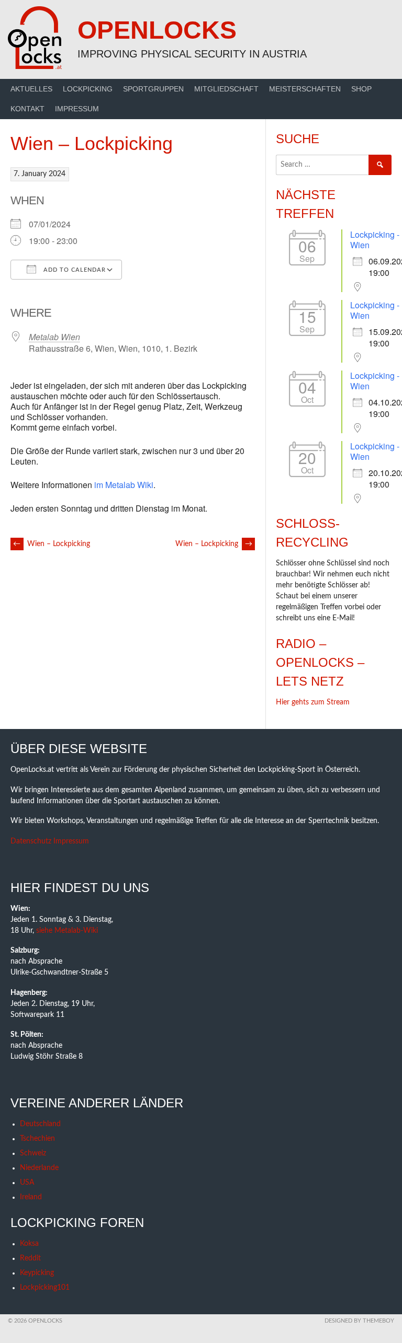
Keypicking (37, 1273)
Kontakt (27, 109)
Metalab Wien (54, 337)
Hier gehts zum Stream (313, 702)
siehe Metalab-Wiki (67, 930)
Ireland (31, 1197)
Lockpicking (88, 89)
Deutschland (40, 1124)
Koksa (29, 1243)
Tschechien (37, 1138)
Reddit (30, 1258)
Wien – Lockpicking (51, 544)
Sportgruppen (153, 89)
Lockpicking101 (45, 1287)
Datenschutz (30, 841)
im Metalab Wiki (123, 485)
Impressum (77, 109)
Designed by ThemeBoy (359, 1321)
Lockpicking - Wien (374, 239)
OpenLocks (157, 30)
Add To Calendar (73, 270)
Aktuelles (31, 89)
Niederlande (39, 1168)
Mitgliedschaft (226, 89)
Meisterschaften (305, 89)
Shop (361, 89)
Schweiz (33, 1153)
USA (27, 1182)
